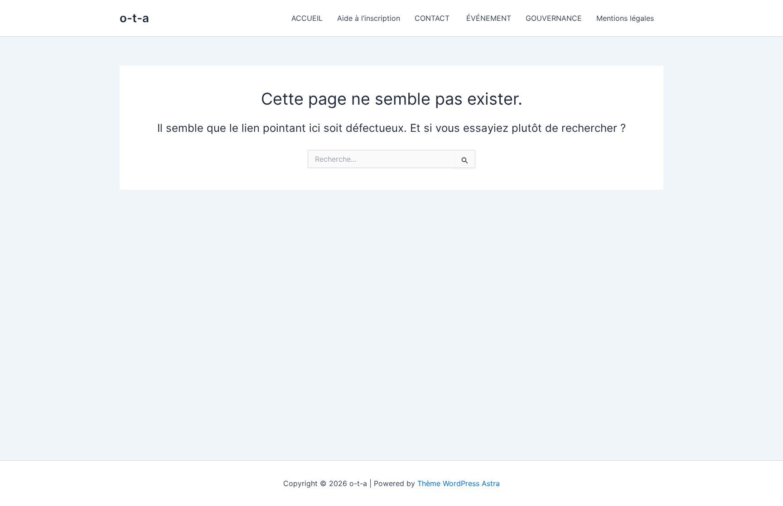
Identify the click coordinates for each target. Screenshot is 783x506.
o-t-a (134, 18)
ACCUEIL (307, 18)
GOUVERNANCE (554, 18)
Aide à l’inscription (368, 18)
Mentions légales (626, 18)
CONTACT (433, 18)
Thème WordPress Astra (458, 483)
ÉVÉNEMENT (488, 18)
